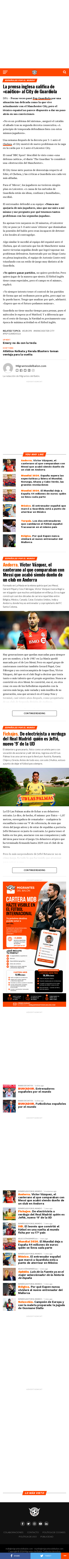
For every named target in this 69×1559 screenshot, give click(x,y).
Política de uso (28, 1536)
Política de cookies (54, 1532)
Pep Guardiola (42, 98)
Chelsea (7, 144)
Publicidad (46, 1536)
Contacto (33, 1532)
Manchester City (44, 331)
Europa (28, 331)
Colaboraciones (13, 1532)
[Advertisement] (34, 34)
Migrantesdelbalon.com (31, 366)
